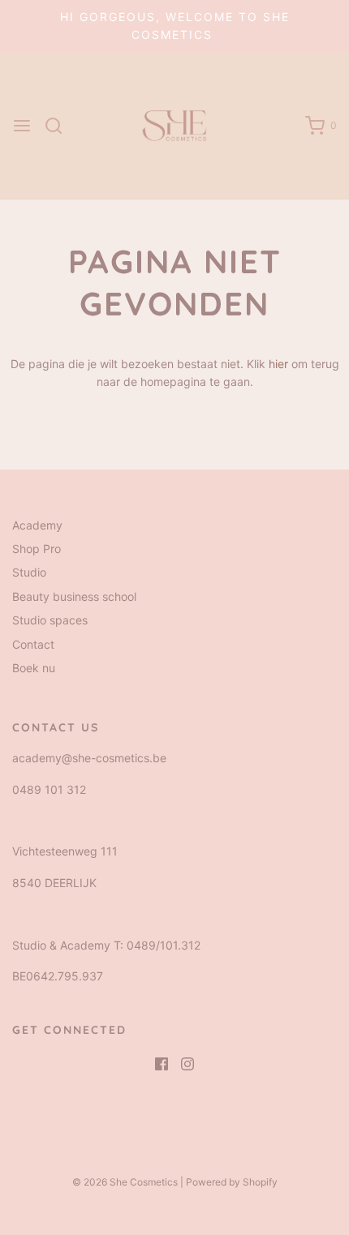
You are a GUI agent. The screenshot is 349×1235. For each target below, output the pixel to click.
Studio (29, 572)
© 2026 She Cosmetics (125, 1182)
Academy (37, 525)
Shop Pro (36, 548)
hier (278, 364)
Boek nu (33, 668)
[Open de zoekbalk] (59, 126)
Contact (33, 644)
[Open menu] (22, 126)
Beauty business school (74, 596)
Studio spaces (50, 620)
